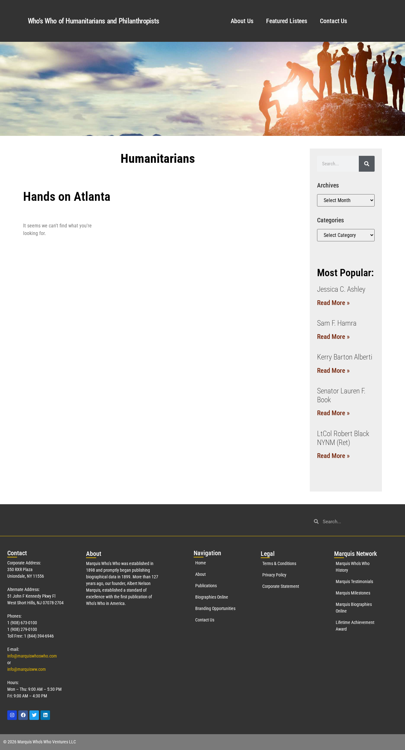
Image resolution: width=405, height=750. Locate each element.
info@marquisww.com (26, 669)
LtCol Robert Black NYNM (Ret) (343, 438)
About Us (242, 21)
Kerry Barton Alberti (344, 357)
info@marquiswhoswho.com (32, 655)
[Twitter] (34, 715)
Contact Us (333, 21)
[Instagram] (12, 715)
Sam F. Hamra (337, 323)
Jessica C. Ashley (341, 289)
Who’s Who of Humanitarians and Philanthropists (93, 21)
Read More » (333, 303)
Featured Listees (286, 21)
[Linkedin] (45, 715)
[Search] (367, 164)
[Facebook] (23, 715)
